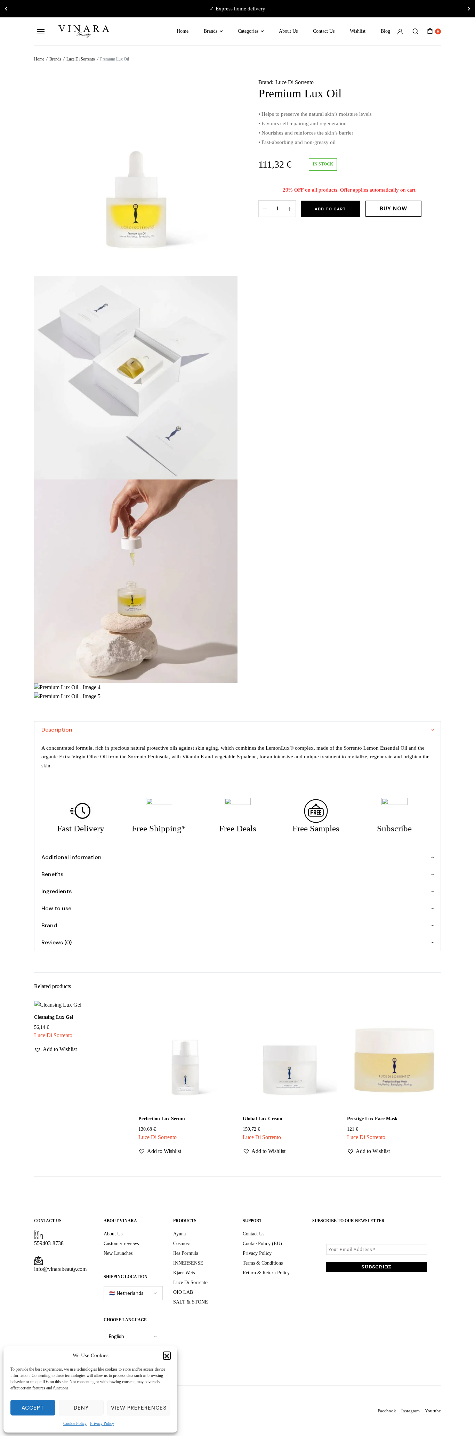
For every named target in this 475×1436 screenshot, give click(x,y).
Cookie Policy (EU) (262, 1243)
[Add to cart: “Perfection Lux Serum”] (222, 1041)
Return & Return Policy (266, 1272)
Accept (33, 1407)
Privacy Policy (102, 1423)
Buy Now (393, 208)
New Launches (118, 1253)
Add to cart (330, 209)
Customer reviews (121, 1243)
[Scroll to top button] (459, 1420)
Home (182, 31)
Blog (385, 31)
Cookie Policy (75, 1423)
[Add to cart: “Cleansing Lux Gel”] (118, 1041)
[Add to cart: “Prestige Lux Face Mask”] (431, 1041)
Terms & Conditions (263, 1263)
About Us (288, 31)
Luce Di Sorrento (80, 59)
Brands (210, 31)
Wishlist (357, 31)
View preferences (139, 1407)
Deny (81, 1407)
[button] (166, 1355)
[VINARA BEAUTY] (84, 31)
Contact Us (324, 31)
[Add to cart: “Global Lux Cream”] (327, 1041)
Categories (248, 31)
